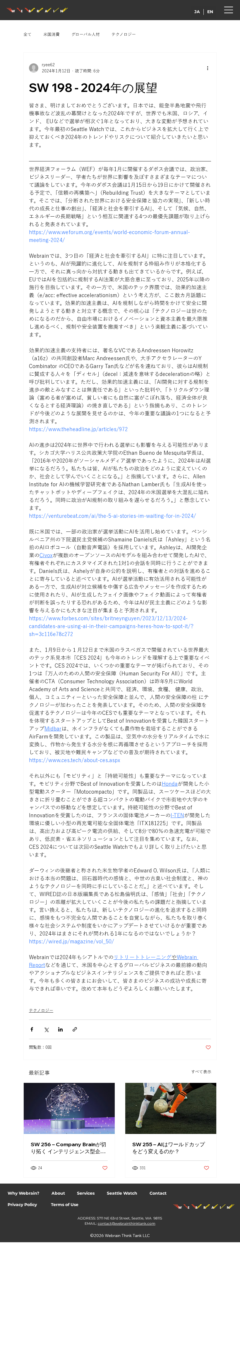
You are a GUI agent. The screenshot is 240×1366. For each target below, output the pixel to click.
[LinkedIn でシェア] (60, 1029)
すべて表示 (201, 1072)
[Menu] (229, 10)
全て (27, 34)
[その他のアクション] (207, 68)
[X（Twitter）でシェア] (46, 1029)
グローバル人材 (85, 34)
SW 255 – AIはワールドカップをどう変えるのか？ (168, 1148)
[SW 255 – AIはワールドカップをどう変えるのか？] (170, 1108)
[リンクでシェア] (75, 1029)
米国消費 (51, 34)
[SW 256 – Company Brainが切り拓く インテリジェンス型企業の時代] (69, 1108)
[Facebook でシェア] (32, 1029)
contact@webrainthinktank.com (126, 1223)
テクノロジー (124, 34)
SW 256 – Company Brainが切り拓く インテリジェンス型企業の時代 (68, 1148)
